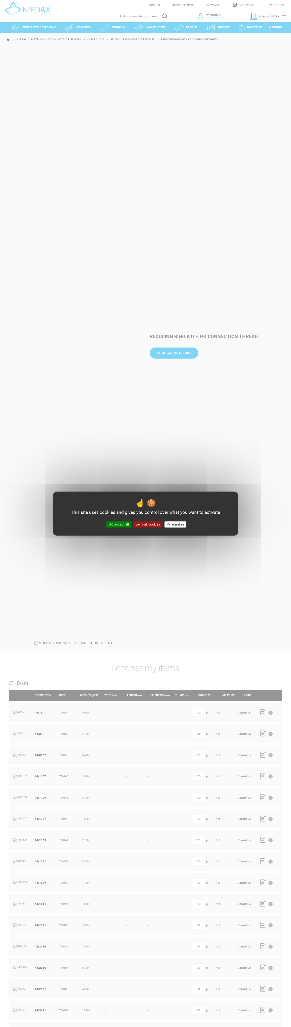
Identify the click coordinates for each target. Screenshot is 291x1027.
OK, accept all (118, 524)
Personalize (175, 524)
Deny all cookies (147, 524)
